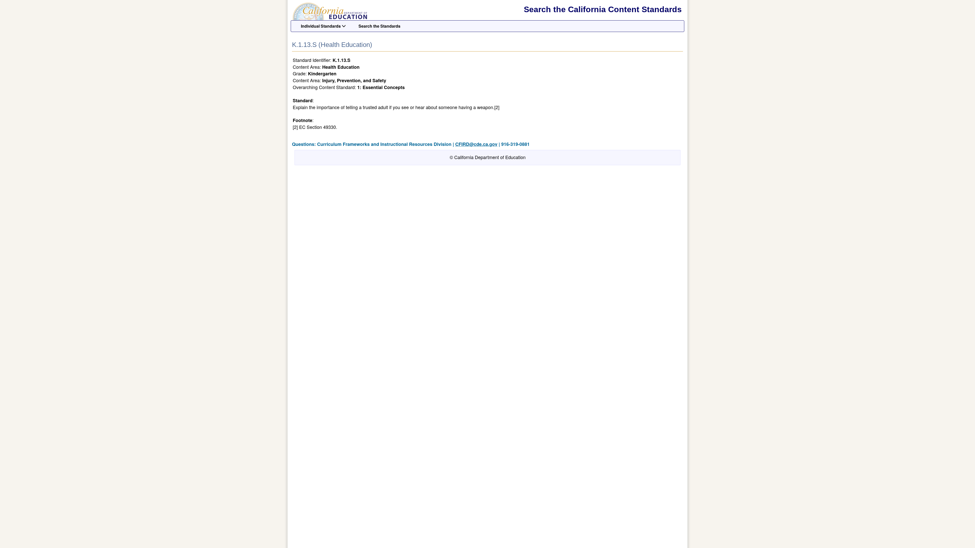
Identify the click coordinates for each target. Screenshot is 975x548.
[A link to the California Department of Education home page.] (329, 11)
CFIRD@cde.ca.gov (476, 144)
